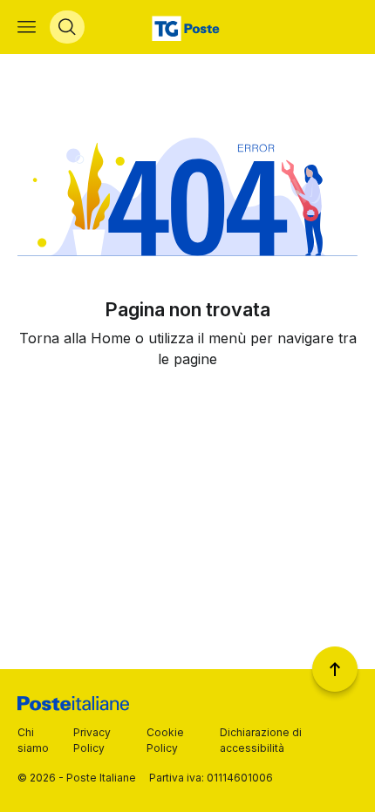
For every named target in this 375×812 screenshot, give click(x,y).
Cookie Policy (165, 740)
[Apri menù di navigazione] (26, 27)
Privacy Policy (92, 740)
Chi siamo (33, 740)
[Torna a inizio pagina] (335, 669)
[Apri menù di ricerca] (67, 27)
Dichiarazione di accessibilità (261, 740)
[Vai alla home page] (188, 27)
